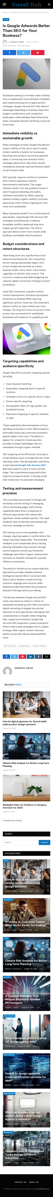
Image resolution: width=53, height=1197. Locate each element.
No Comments (10, 46)
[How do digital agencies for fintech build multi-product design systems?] (26, 704)
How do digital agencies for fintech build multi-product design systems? (23, 883)
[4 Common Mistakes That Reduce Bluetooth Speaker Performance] (26, 993)
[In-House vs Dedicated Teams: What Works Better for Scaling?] (26, 915)
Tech (6, 19)
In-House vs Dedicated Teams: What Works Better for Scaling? (25, 923)
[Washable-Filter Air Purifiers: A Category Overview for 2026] (26, 788)
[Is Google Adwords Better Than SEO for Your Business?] (26, 74)
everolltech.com (42, 1189)
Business (8, 899)
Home (5, 12)
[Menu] (4, 4)
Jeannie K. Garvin (17, 42)
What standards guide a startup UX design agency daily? (26, 1040)
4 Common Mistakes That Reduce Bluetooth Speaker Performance (22, 999)
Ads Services (10, 646)
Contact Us (20, 1182)
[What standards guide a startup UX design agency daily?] (26, 1032)
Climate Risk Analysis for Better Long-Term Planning (26, 962)
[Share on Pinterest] (37, 52)
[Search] (48, 4)
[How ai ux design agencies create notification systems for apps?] (26, 1071)
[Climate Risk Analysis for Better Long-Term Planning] (26, 746)
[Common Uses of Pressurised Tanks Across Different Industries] (26, 1148)
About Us (33, 1182)
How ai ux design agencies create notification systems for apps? (25, 1077)
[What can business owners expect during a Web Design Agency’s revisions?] (26, 1109)
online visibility (39, 646)
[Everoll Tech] (26, 4)
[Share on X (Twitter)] (23, 52)
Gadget (7, 977)
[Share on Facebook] (9, 52)
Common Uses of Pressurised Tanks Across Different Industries (24, 1155)
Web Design (9, 1016)
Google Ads (24, 646)
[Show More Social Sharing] (47, 52)
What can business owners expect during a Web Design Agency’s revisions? (23, 1116)
